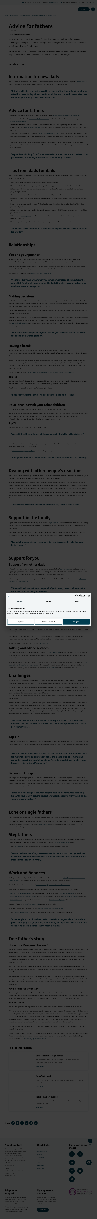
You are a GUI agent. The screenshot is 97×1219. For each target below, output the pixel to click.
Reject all (21, 621)
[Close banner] (89, 596)
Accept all (76, 621)
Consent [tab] (20, 601)
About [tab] (77, 601)
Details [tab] (48, 601)
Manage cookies (47, 621)
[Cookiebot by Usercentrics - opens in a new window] (76, 595)
